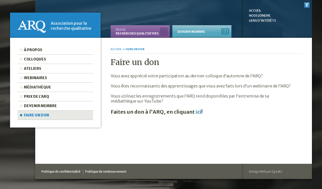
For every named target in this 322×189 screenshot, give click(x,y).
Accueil (255, 10)
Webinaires (35, 78)
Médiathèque (37, 87)
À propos (33, 50)
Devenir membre (40, 106)
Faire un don (36, 115)
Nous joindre (260, 15)
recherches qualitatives (137, 31)
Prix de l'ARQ (36, 96)
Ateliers (32, 68)
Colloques (35, 59)
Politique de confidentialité (61, 171)
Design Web (257, 171)
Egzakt (277, 171)
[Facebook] (306, 6)
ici (198, 112)
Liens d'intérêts (262, 20)
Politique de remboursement (106, 171)
